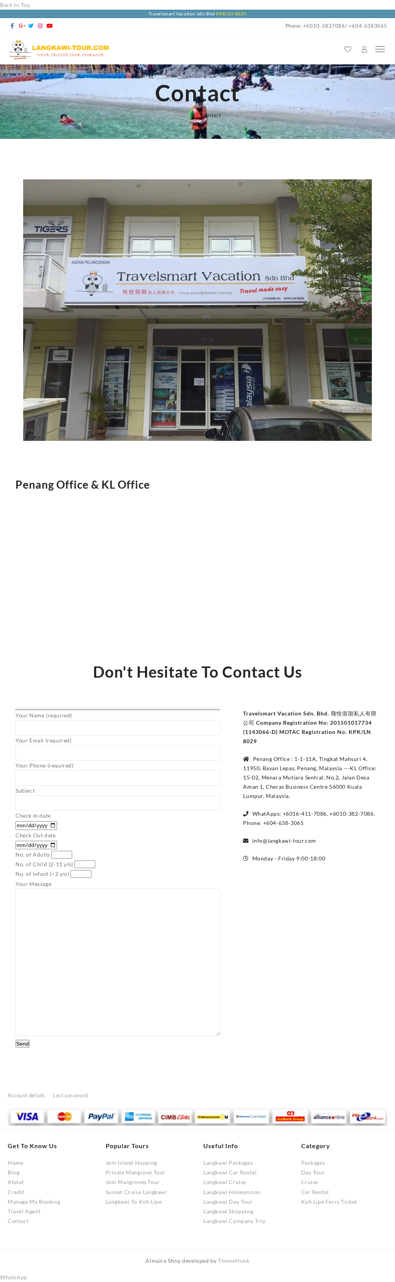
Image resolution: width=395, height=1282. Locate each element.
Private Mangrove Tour (136, 1172)
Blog (13, 1172)
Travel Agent (24, 1211)
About (16, 1182)
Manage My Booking (34, 1201)
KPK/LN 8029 (231, 14)
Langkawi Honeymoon (232, 1192)
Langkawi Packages (228, 1162)
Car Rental (315, 1192)
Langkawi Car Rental (230, 1172)
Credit (16, 1192)
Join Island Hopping (131, 1162)
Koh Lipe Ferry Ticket (329, 1201)
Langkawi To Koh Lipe (134, 1201)
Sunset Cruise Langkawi (136, 1192)
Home (15, 1162)
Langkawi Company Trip (234, 1221)
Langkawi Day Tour (228, 1201)
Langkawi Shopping (228, 1211)
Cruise (310, 1182)
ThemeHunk (233, 1260)
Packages (313, 1162)
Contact (18, 1221)
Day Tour (313, 1172)
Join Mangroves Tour (133, 1182)
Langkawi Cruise (224, 1182)
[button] (13, 1277)
